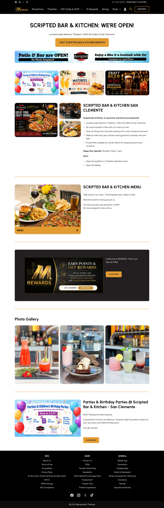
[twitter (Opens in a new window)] (23, 2)
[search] (131, 9)
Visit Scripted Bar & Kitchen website (82, 42)
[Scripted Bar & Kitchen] (82, 57)
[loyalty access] (125, 9)
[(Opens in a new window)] (82, 83)
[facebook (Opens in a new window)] (16, 2)
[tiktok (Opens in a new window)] (27, 2)
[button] (127, 83)
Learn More (114, 274)
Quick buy (142, 9)
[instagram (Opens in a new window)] (20, 2)
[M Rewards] (63, 275)
